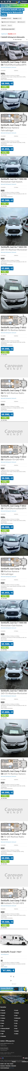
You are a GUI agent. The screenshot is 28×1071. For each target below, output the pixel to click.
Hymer (16, 1020)
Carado (16, 1010)
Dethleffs (17, 1012)
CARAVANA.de (25, 1061)
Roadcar (3, 1031)
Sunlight (17, 1031)
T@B (2, 1033)
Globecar (3, 1018)
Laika (16, 1023)
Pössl (16, 1028)
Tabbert (16, 1033)
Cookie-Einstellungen (4, 1067)
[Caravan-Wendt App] (14, 991)
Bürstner (3, 1010)
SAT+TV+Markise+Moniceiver (14, 248)
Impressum (2, 1065)
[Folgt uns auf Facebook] (3, 1058)
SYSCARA (14, 1061)
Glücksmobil (17, 1018)
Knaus (3, 1023)
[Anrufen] (7, 1)
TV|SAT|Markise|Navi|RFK (13, 63)
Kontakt (2, 1063)
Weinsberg (4, 1036)
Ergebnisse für (4, 34)
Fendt (16, 1015)
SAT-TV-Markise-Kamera (13, 329)
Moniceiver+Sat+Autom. (14, 180)
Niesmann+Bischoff (5, 1028)
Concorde (3, 1012)
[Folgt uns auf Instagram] (1, 1058)
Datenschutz (8, 1065)
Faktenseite (13, 1065)
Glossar (11, 1063)
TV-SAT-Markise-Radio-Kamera (13, 393)
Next (16, 1025)
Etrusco (3, 1015)
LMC (2, 1025)
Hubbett (5, 966)
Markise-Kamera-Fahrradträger (13, 128)
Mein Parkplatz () (11, 2)
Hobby (3, 1020)
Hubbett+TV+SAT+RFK (13, 458)
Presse (8, 1063)
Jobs (5, 1063)
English (26, 1058)
